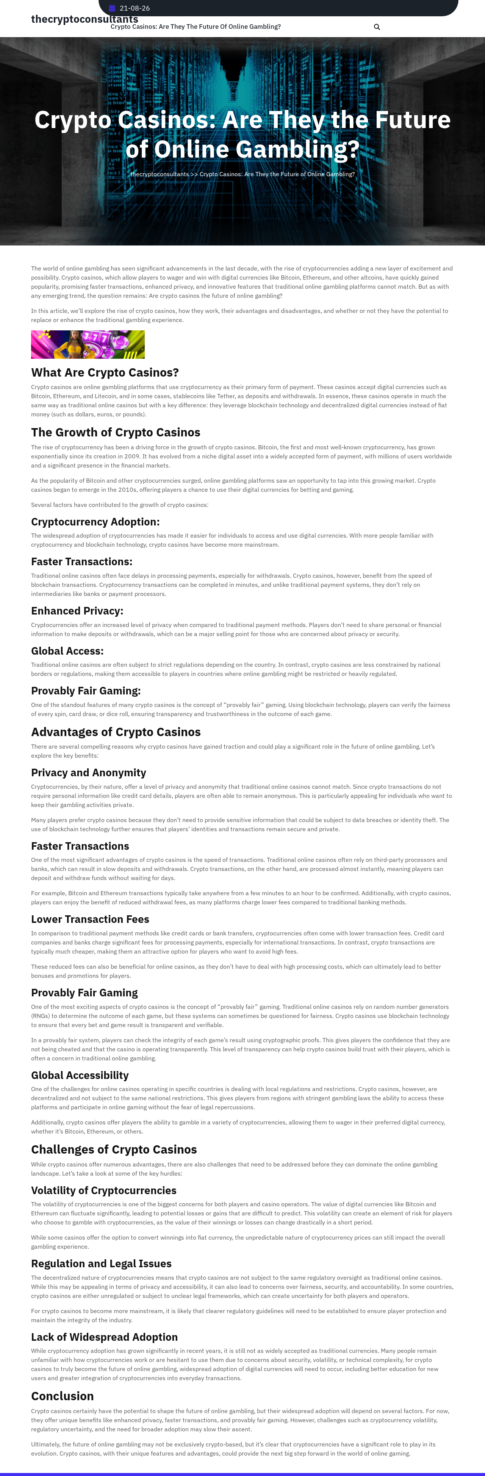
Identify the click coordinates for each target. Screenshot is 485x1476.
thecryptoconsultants (84, 19)
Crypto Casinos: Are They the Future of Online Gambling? (196, 26)
